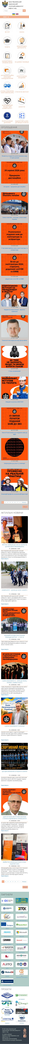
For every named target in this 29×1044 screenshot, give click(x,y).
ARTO (7, 968)
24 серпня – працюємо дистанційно (14, 187)
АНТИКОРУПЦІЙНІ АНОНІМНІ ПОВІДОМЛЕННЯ (7, 77)
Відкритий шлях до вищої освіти (21, 121)
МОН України (7, 904)
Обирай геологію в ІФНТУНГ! (14, 402)
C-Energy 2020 (22, 1007)
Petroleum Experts (7, 985)
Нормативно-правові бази (7, 62)
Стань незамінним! (15, 371)
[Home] (5, 4)
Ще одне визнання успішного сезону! (14, 771)
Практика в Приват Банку (21, 928)
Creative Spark (22, 1015)
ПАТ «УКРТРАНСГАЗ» (21, 920)
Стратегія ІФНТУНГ (22, 92)
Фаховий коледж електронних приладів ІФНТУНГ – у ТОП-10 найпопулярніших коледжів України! (14, 637)
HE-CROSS (22, 1023)
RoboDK (7, 976)
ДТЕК (22, 912)
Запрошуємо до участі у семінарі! (14, 463)
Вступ (7, 32)
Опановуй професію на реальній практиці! (14, 494)
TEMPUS (7, 928)
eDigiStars (7, 1023)
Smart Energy (22, 952)
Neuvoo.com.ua (7, 936)
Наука (21, 32)
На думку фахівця (22, 62)
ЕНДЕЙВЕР (22, 960)
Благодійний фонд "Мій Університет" (7, 106)
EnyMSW (7, 999)
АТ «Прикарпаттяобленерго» (22, 977)
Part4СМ (7, 1007)
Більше (25, 506)
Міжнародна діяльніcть (22, 47)
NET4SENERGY (22, 999)
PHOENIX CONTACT (7, 944)
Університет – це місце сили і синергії (14, 590)
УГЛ (22, 904)
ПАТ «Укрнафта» (7, 912)
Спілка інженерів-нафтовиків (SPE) (7, 92)
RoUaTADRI (7, 1015)
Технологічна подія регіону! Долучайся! (14, 340)
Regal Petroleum (7, 960)
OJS (22, 968)
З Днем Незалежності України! (14, 726)
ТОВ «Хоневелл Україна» (21, 944)
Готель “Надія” (7, 952)
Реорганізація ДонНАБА (7, 121)
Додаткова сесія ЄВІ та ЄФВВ (14, 279)
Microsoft (22, 936)
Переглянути (4, 558)
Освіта (7, 47)
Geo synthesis (7, 920)
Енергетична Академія (22, 77)
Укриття (22, 107)
